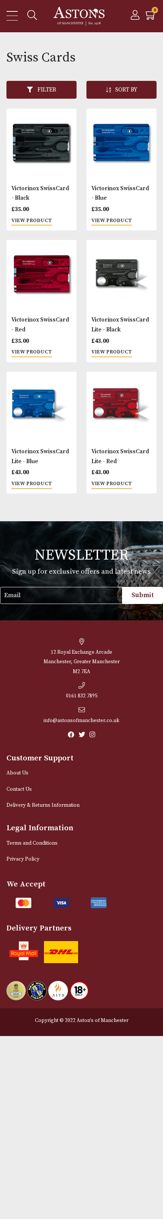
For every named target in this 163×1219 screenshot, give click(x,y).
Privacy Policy (22, 859)
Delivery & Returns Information (43, 805)
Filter (47, 89)
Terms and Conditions (32, 843)
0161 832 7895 (81, 696)
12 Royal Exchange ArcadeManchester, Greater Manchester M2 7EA (82, 662)
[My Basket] (151, 17)
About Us (17, 773)
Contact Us (19, 789)
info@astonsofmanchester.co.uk (81, 721)
